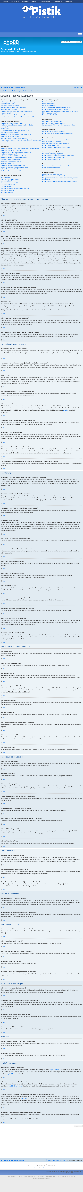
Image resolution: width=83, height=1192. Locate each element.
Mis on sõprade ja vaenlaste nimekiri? (53, 131)
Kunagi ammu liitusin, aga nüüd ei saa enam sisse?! (16, 111)
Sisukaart (68, 1173)
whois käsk (24, 1098)
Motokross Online (32, 1176)
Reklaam (79, 1173)
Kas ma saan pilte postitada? (9, 183)
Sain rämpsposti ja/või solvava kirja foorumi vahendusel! (58, 125)
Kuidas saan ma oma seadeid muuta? (12, 123)
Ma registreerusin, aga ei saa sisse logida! (13, 107)
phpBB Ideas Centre (15, 1086)
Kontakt (74, 1173)
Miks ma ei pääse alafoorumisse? (11, 159)
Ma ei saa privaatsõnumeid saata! (52, 121)
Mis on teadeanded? (7, 186)
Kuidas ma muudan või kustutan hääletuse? (14, 157)
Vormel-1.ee (63, 1176)
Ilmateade (5, 1)
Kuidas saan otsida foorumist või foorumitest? (55, 140)
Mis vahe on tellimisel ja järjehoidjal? (53, 154)
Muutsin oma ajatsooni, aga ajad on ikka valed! (15, 130)
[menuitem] (23, 87)
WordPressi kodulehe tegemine (46, 1176)
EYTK (57, 1176)
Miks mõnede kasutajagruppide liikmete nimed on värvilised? (60, 111)
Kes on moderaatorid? (48, 103)
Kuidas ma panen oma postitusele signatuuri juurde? (16, 152)
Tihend (21, 1176)
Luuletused (68, 1)
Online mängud (45, 1)
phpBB (65, 410)
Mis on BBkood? (6, 177)
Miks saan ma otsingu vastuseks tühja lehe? (55, 143)
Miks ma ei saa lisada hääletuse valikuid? (13, 156)
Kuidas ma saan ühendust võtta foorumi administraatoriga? (59, 181)
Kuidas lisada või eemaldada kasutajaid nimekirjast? (57, 133)
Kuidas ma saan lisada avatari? (10, 136)
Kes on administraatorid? (49, 102)
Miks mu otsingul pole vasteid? (51, 141)
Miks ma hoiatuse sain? (8, 163)
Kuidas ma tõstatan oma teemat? (11, 171)
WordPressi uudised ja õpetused (41, 1178)
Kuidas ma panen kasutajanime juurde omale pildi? (16, 134)
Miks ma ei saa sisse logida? (9, 109)
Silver (25, 1176)
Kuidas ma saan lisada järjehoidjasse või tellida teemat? (58, 155)
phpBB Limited (54, 1069)
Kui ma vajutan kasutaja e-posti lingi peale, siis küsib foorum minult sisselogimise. (21, 141)
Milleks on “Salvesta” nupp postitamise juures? (14, 167)
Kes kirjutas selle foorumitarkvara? (52, 174)
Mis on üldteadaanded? (8, 185)
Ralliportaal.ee (71, 1176)
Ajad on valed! (5, 129)
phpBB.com (12, 1074)
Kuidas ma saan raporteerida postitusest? (13, 165)
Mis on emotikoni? (6, 181)
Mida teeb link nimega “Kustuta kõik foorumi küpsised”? (17, 117)
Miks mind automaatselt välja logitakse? (13, 115)
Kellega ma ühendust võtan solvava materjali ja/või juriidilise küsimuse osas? (60, 178)
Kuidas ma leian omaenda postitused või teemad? (57, 147)
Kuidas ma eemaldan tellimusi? (51, 159)
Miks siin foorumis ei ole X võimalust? (53, 176)
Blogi (64, 1173)
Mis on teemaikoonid (7, 192)
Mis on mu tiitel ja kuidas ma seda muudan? (14, 138)
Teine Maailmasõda (12, 1176)
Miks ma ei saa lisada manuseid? (11, 161)
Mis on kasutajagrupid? (49, 105)
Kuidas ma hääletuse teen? (9, 154)
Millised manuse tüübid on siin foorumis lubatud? (56, 166)
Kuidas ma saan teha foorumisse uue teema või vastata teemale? (20, 148)
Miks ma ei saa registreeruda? (10, 105)
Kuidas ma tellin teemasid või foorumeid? (54, 157)
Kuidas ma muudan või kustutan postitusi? (13, 150)
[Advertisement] (37, 26)
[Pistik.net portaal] (27, 43)
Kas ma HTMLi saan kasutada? (10, 179)
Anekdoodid (34, 1)
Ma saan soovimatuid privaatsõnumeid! (53, 123)
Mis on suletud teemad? (8, 190)
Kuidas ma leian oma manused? (51, 167)
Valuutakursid (15, 1)
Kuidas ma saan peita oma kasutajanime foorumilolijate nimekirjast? (17, 126)
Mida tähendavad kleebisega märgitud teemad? (15, 188)
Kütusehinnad (25, 1)
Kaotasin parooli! (6, 113)
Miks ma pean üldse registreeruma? (11, 102)
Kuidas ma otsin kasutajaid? (50, 145)
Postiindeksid (57, 1)
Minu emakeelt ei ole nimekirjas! (10, 132)
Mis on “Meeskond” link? (49, 115)
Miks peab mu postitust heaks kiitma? (12, 169)
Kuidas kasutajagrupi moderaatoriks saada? (55, 109)
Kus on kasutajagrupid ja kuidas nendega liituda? (56, 107)
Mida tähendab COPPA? (8, 103)
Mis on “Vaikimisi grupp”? (49, 113)
